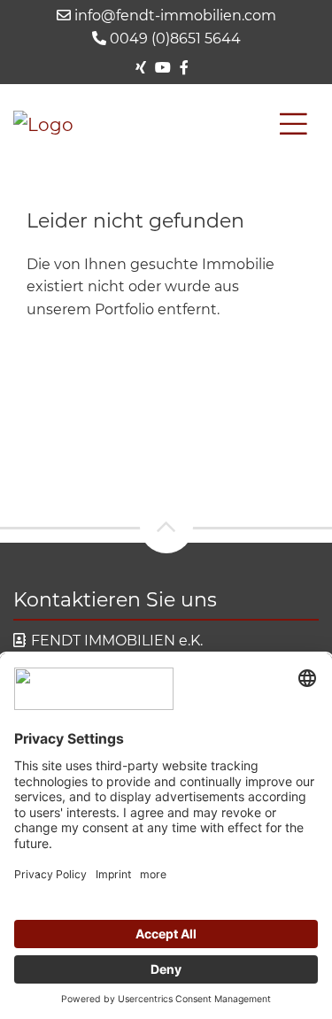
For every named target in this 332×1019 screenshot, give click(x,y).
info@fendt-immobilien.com (173, 15)
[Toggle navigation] (293, 124)
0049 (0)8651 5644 (173, 38)
